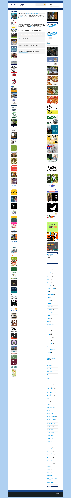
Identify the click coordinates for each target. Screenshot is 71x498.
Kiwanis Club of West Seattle (51, 348)
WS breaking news (49, 475)
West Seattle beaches (50, 413)
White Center (49, 469)
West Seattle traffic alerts (50, 460)
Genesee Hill (49, 327)
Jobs (29, 8)
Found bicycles (49, 315)
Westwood (48, 466)
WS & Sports (49, 472)
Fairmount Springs (49, 312)
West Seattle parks (49, 445)
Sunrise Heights (49, 394)
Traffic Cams (44, 8)
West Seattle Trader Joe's (50, 459)
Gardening (48, 319)
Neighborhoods (49, 355)
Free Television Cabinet (50, 254)
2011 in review (49, 266)
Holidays (48, 339)
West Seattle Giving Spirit (50, 429)
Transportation (49, 400)
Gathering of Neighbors (50, 324)
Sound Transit (49, 385)
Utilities (48, 404)
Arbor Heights (49, 278)
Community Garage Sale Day (51, 288)
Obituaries (37, 8)
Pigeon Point (49, 365)
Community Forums (52, 8)
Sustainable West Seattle (50, 395)
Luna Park (48, 351)
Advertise (15, 8)
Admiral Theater (49, 270)
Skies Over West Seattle (50, 384)
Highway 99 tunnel (49, 337)
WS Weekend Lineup (50, 482)
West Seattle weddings (50, 465)
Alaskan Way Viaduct (50, 272)
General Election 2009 (50, 325)
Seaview (48, 378)
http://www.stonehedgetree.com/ (38, 40)
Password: (48, 41)
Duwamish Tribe (49, 306)
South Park (48, 387)
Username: (48, 39)
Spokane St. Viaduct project (50, 392)
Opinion (48, 362)
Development (49, 303)
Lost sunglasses (49, 256)
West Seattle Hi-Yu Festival (50, 432)
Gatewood (48, 322)
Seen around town (49, 379)
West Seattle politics (50, 450)
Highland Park (49, 336)
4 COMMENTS (28, 13)
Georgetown (48, 328)
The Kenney (48, 398)
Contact (23, 8)
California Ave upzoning (50, 284)
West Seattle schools (50, 457)
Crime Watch (26, 8)
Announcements (49, 276)
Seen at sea (48, 381)
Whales (48, 468)
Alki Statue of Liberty (50, 275)
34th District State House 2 (50, 267)
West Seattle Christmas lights (51, 419)
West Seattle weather (50, 463)
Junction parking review (50, 342)
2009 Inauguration (49, 264)
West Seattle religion (50, 453)
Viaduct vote (49, 406)
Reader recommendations (34, 13)
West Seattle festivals (50, 426)
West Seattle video (49, 462)
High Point (48, 334)
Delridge (48, 297)
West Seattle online (49, 442)
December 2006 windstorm (50, 294)
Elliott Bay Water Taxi (50, 309)
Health (48, 331)
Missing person (49, 352)
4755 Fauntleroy (49, 269)
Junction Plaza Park (49, 343)
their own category (22, 16)
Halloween (48, 330)
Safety (48, 374)
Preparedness (49, 368)
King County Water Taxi (50, 346)
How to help (49, 340)
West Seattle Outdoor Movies (51, 444)
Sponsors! (41, 8)
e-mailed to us (32, 26)
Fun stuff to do (49, 318)
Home (12, 8)
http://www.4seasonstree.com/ (22, 46)
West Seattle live (49, 439)
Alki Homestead (49, 273)
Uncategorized (49, 403)
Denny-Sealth (49, 300)
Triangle (48, 401)
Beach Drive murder (50, 281)
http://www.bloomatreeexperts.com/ (23, 52)
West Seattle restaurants (50, 454)
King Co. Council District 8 (50, 345)
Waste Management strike (50, 407)
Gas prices (48, 321)
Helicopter (48, 333)
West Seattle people (49, 447)
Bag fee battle (49, 279)
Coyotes (48, 291)
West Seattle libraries (50, 438)
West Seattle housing (50, 435)
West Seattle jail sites (50, 436)
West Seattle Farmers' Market (51, 423)
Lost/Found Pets (33, 8)
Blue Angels (48, 282)
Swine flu (48, 397)
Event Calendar (19, 8)
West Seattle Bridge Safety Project (51, 416)
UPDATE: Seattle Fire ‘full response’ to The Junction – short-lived (51, 25)
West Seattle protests (50, 451)
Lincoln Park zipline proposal (51, 349)
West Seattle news (49, 441)
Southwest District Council (50, 388)
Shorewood (48, 382)
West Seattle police (49, 448)
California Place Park (50, 285)
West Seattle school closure (50, 456)
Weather (48, 8)
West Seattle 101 (49, 410)
